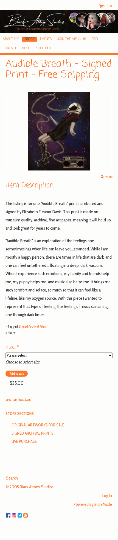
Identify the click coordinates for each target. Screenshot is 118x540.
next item (24, 399)
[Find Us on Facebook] (9, 513)
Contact (9, 48)
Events (46, 39)
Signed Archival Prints (33, 326)
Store (30, 39)
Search (12, 478)
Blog (26, 48)
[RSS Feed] (26, 513)
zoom (108, 177)
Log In (107, 495)
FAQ (95, 39)
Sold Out (43, 48)
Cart (109, 6)
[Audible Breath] (59, 131)
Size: (12, 347)
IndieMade (103, 504)
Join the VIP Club (71, 39)
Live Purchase (24, 441)
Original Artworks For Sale (38, 425)
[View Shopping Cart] (102, 6)
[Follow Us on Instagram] (15, 513)
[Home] (59, 21)
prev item (11, 399)
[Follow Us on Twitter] (20, 513)
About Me (11, 39)
